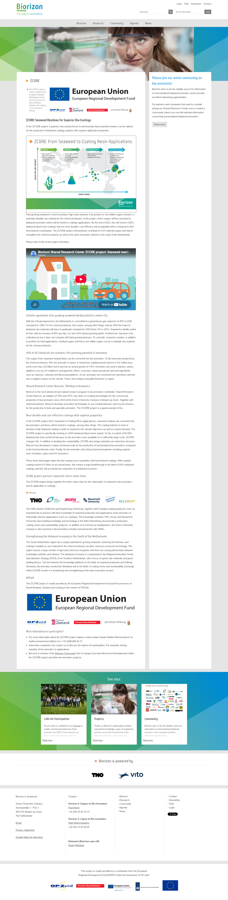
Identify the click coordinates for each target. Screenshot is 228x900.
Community (151, 718)
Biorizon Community (65, 653)
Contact (207, 3)
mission (76, 726)
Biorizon (29, 9)
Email (18, 823)
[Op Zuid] (61, 889)
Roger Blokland (76, 845)
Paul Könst (73, 807)
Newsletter (196, 3)
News (122, 811)
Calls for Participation (56, 718)
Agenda (123, 807)
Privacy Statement (25, 830)
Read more (159, 124)
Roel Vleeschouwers (78, 823)
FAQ (186, 3)
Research (124, 800)
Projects (99, 718)
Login (179, 3)
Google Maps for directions (29, 837)
